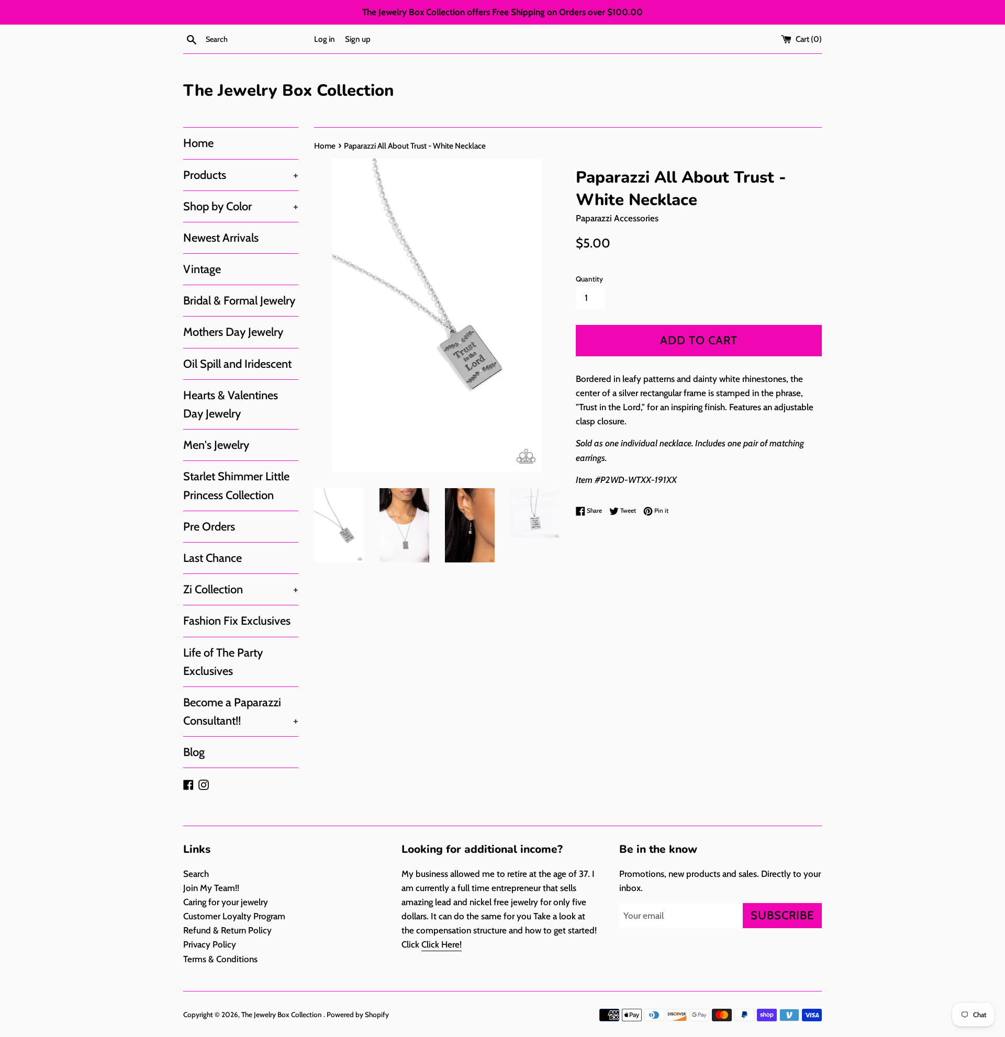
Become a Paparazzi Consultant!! (240, 711)
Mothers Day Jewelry (233, 332)
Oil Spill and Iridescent (237, 364)
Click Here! (441, 944)
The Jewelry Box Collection (288, 91)
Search (196, 874)
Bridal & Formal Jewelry (239, 301)
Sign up (358, 39)
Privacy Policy (209, 944)
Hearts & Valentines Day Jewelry (230, 404)
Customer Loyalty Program (234, 916)
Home (198, 143)
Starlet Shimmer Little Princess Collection (236, 485)
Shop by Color (240, 206)
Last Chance (212, 558)
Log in (324, 39)
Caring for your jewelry (225, 902)
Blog (194, 752)
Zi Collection (240, 589)
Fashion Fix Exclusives (237, 621)
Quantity (589, 279)
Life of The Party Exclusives (223, 662)
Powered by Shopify (358, 1014)
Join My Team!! (211, 888)
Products (240, 175)
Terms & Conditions (220, 959)
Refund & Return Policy (227, 930)
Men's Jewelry (216, 445)
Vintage (202, 269)
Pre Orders (209, 527)
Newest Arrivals (221, 238)
